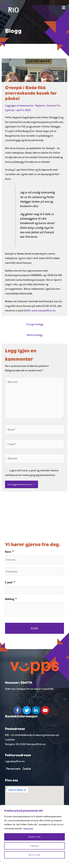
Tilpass (34, 846)
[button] (63, 8)
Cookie (27, 768)
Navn (9, 551)
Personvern (28, 828)
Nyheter (40, 105)
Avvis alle (34, 855)
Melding (11, 599)
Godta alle (34, 837)
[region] (34, 833)
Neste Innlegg (34, 335)
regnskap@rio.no (15, 761)
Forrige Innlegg (34, 324)
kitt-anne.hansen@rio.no (41, 310)
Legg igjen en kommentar (19, 105)
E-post (10, 582)
